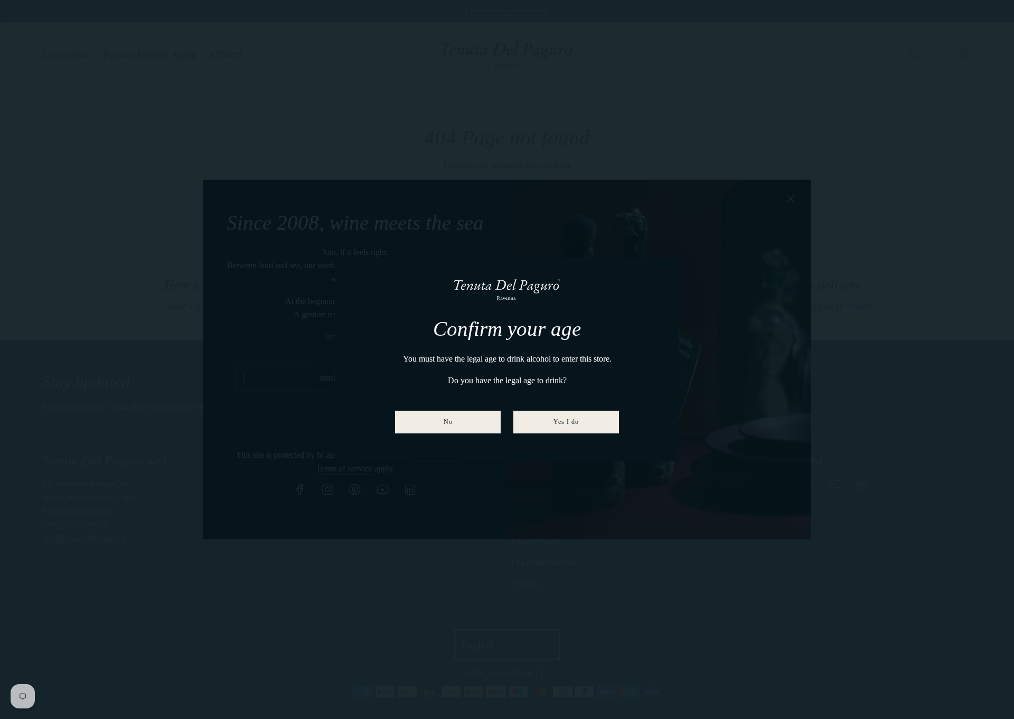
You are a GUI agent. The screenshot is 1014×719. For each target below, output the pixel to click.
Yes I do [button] (566, 421)
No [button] (448, 421)
